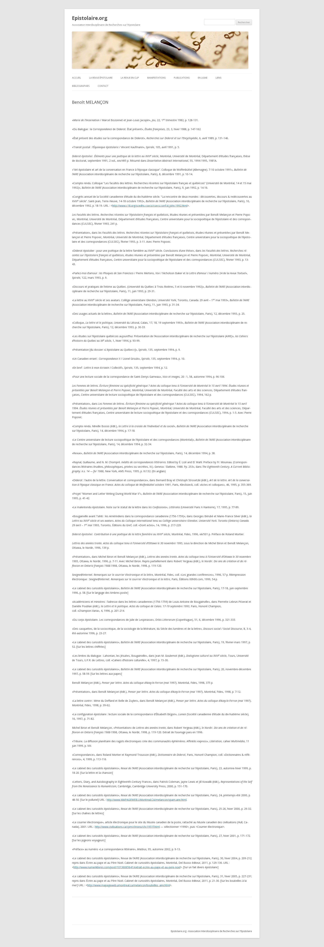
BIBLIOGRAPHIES (80, 86)
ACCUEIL (76, 77)
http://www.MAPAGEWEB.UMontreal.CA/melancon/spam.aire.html (147, 799)
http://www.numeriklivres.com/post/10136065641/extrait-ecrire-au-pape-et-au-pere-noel (127, 867)
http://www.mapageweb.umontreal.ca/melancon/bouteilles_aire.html (128, 885)
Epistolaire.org (89, 18)
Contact (103, 86)
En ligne (202, 77)
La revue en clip (130, 77)
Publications (182, 77)
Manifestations (156, 77)
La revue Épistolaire (100, 77)
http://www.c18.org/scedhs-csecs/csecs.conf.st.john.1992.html (149, 205)
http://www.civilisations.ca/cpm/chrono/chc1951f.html (127, 826)
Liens (218, 77)
